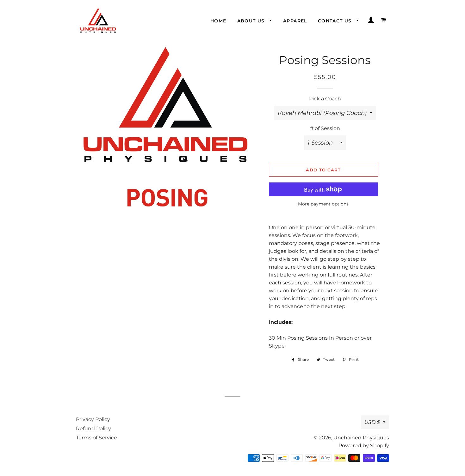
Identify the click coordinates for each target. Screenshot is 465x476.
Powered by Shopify (363, 446)
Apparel (295, 21)
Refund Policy (93, 428)
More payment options (323, 204)
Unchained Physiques (361, 438)
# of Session (325, 128)
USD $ (372, 422)
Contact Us (335, 21)
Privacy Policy (93, 419)
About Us (252, 21)
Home (218, 21)
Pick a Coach (325, 99)
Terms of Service (96, 438)
